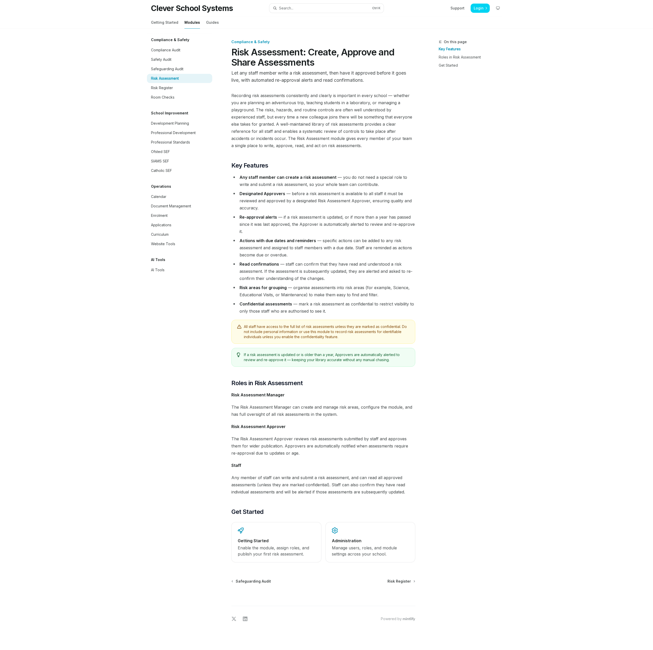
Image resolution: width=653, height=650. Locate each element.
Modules (192, 22)
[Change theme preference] (498, 8)
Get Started (448, 65)
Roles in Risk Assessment (460, 57)
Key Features (450, 49)
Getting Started (164, 22)
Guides (212, 22)
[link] (276, 542)
